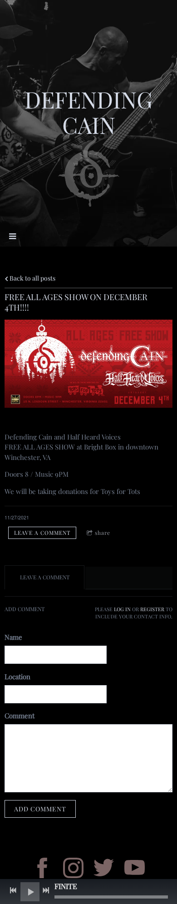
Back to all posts (31, 278)
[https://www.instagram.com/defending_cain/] (73, 869)
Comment (19, 715)
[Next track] (46, 890)
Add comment (40, 809)
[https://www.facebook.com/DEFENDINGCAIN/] (42, 869)
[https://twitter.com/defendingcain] (103, 869)
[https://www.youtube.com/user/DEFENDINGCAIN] (134, 869)
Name (13, 637)
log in (122, 609)
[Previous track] (13, 890)
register (152, 609)
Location (17, 676)
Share (102, 532)
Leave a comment (42, 532)
